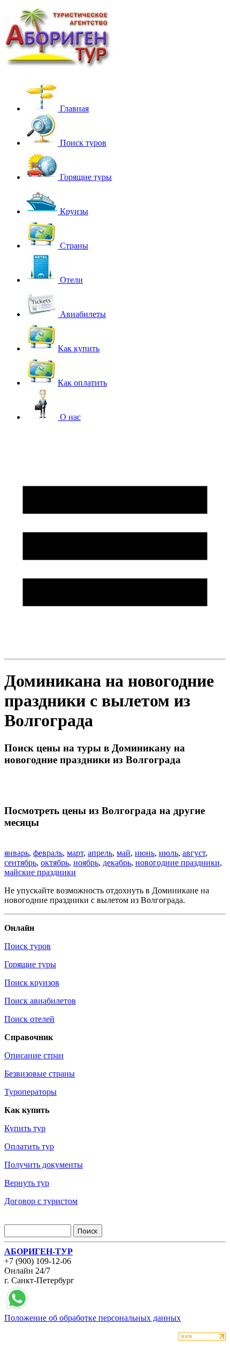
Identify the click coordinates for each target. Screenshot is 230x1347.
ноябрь (85, 862)
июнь (145, 852)
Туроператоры (30, 1091)
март (75, 852)
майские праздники (40, 872)
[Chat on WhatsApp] (17, 1308)
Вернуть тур (26, 1182)
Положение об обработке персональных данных (92, 1317)
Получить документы (43, 1164)
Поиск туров (27, 946)
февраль (48, 852)
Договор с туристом (41, 1201)
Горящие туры (30, 964)
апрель (100, 852)
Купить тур (24, 1128)
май (124, 852)
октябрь (55, 862)
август (193, 852)
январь (16, 852)
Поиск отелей (29, 1019)
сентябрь (20, 862)
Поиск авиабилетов (40, 1000)
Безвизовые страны (39, 1073)
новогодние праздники (177, 862)
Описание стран (34, 1055)
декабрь (117, 862)
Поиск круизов (31, 982)
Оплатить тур (29, 1146)
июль (168, 852)
